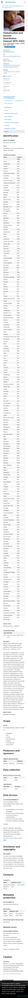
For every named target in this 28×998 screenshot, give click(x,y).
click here (13, 993)
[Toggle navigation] (25, 2)
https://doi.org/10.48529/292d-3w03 (11, 56)
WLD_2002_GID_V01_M (7, 7)
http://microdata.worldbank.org (11, 838)
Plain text (18, 973)
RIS (10, 973)
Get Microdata (10, 46)
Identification (7, 107)
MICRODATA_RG (19, 5)
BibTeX (14, 973)
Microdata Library (10, 2)
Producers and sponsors (11, 113)
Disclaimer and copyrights (11, 122)
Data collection (8, 116)
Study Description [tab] (9, 98)
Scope (6, 110)
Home (3, 5)
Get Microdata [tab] (9, 103)
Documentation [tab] (19, 100)
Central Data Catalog (10, 5)
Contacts (6, 125)
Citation (6, 131)
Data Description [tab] (8, 100)
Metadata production (10, 128)
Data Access (7, 119)
